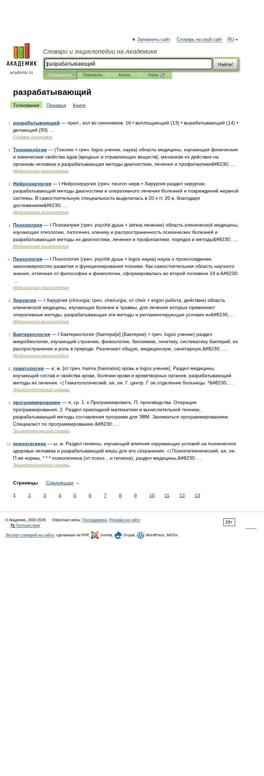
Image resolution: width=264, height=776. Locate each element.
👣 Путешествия (25, 525)
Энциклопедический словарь (41, 389)
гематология (28, 368)
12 (182, 495)
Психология (27, 259)
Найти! (225, 64)
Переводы (92, 75)
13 (197, 495)
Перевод (56, 105)
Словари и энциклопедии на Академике (100, 51)
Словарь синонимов (32, 137)
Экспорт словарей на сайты (29, 535)
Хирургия (24, 300)
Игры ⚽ (156, 75)
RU (231, 39)
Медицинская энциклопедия (40, 171)
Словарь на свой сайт (199, 39)
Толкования (59, 75)
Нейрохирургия (32, 183)
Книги (124, 75)
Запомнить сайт (154, 39)
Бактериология (31, 334)
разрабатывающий (36, 122)
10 (152, 495)
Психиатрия (27, 225)
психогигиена (29, 443)
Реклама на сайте (124, 520)
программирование (36, 402)
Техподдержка (94, 520)
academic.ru (21, 72)
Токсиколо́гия (30, 149)
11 (166, 495)
